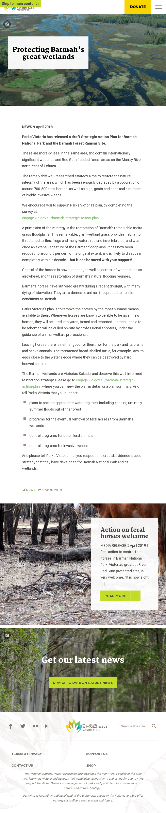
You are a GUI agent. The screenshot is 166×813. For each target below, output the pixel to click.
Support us (96, 754)
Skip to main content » (20, 3)
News (30, 490)
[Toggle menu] (158, 8)
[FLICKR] (35, 726)
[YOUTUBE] (46, 726)
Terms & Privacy (27, 754)
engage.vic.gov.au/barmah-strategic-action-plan (60, 218)
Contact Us (22, 765)
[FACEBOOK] (11, 726)
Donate (138, 6)
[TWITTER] (23, 726)
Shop (91, 765)
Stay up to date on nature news (83, 683)
